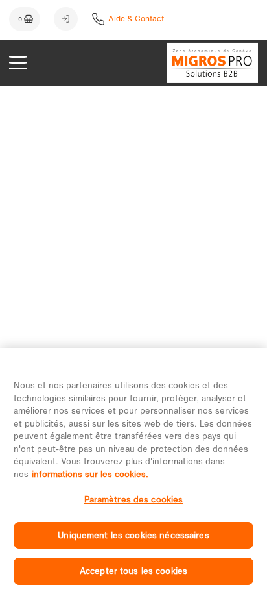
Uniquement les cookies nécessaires (133, 535)
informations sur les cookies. (90, 474)
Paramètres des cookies (133, 499)
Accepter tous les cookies (133, 571)
